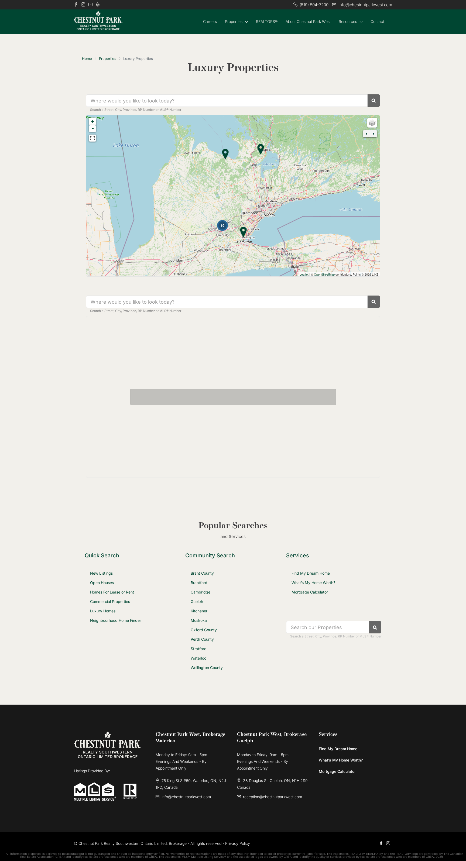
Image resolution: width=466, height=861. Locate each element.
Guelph (197, 601)
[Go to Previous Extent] (366, 133)
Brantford (199, 582)
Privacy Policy (237, 843)
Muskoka (199, 620)
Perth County (202, 639)
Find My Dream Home (311, 573)
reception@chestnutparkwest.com (272, 796)
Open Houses (102, 582)
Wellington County (207, 667)
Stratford (199, 648)
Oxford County (204, 629)
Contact (377, 21)
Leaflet (304, 274)
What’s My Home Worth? (313, 582)
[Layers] (372, 123)
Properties (233, 21)
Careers (210, 21)
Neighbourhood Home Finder (115, 620)
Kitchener (199, 611)
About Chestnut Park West (308, 21)
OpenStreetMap (324, 274)
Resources (348, 21)
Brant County (202, 573)
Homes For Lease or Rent (112, 592)
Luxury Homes (102, 611)
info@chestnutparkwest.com (186, 796)
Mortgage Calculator (310, 592)
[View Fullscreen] (92, 138)
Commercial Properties (110, 601)
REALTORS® (266, 21)
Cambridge (200, 592)
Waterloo (198, 658)
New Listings (101, 573)
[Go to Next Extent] (373, 133)
